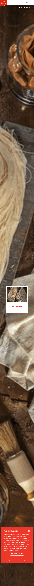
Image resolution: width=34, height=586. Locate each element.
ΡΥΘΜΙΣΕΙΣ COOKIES (17, 547)
